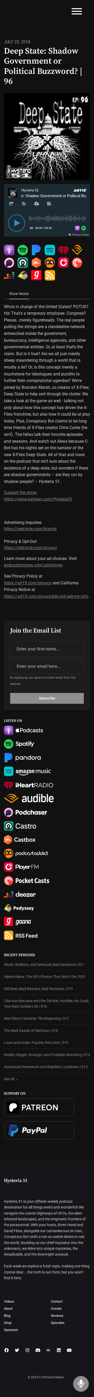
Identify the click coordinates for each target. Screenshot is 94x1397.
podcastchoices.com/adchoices (33, 565)
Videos (9, 1301)
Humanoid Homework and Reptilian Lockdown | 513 (46, 1067)
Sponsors (11, 1330)
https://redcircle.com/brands (30, 528)
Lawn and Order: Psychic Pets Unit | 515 (36, 1043)
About (8, 1309)
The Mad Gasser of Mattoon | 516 (31, 1030)
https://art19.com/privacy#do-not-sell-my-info (46, 596)
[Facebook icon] (6, 1350)
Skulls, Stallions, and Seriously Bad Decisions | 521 (44, 964)
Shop (7, 1323)
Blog (7, 1316)
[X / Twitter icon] (17, 1350)
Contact (56, 1301)
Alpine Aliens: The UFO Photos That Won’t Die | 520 (44, 977)
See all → (11, 1079)
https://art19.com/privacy (27, 582)
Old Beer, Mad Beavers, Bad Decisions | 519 (38, 989)
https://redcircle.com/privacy (30, 547)
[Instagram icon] (27, 1350)
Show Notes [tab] (19, 294)
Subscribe (47, 698)
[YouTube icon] (69, 1350)
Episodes (57, 1323)
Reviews (57, 1316)
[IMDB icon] (48, 1350)
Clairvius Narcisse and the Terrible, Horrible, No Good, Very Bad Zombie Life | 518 (46, 1003)
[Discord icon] (37, 1350)
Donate (56, 1309)
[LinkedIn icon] (58, 1350)
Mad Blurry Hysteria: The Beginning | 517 (36, 1018)
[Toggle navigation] (77, 12)
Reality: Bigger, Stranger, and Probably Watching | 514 (47, 1055)
